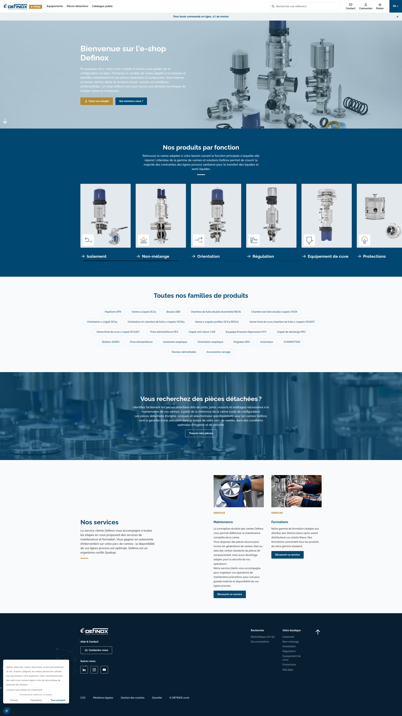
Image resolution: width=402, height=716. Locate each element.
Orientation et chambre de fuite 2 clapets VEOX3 (156, 321)
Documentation (260, 641)
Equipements (55, 6)
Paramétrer (36, 700)
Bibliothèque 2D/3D (262, 636)
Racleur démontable (184, 351)
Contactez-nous (98, 650)
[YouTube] (104, 669)
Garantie (157, 697)
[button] (6, 710)
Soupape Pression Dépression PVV (246, 331)
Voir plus (287, 669)
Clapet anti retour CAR (202, 331)
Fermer (14, 700)
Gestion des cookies (132, 697)
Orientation (289, 646)
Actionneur (266, 341)
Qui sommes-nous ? (131, 101)
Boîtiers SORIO (111, 341)
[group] (105, 223)
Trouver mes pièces (201, 433)
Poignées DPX (242, 341)
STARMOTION (292, 341)
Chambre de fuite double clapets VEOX (274, 311)
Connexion (365, 8)
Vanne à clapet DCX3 (144, 311)
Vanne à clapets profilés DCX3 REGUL (217, 321)
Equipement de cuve (291, 658)
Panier (380, 8)
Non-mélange (290, 641)
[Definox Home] (23, 6)
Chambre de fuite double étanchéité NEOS (216, 311)
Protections (289, 664)
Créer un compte (99, 101)
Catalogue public (102, 6)
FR (394, 6)
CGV (83, 697)
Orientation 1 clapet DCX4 (102, 321)
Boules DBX (173, 311)
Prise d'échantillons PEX (164, 331)
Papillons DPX (113, 311)
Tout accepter (58, 700)
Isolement (288, 636)
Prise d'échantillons (141, 341)
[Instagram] (94, 669)
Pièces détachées (77, 6)
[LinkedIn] (84, 669)
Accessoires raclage (218, 351)
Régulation (289, 651)
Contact (350, 8)
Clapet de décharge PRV (291, 331)
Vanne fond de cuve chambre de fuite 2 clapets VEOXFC (282, 321)
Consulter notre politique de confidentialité (24, 690)
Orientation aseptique (210, 341)
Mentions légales (103, 697)
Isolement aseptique (175, 341)
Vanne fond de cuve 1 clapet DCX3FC (118, 331)
